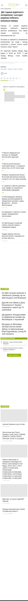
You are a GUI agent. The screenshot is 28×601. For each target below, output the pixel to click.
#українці (10, 69)
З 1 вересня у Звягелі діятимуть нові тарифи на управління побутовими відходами (14, 188)
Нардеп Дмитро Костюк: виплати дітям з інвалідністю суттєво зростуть (13, 236)
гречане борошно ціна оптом (13, 424)
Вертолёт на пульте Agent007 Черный (13, 500)
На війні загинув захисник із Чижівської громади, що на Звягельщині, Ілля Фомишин (14, 295)
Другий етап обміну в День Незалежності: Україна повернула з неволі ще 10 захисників (13, 306)
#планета (15, 69)
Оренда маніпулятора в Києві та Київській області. (13, 510)
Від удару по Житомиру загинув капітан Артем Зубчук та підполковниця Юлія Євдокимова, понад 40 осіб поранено (14, 329)
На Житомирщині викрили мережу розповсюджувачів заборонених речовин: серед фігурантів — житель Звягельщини (13, 201)
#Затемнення (4, 69)
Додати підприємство (14, 355)
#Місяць (21, 69)
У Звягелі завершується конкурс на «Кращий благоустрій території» (11, 155)
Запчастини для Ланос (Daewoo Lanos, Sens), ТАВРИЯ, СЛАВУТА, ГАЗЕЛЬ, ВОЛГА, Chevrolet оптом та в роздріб (13, 435)
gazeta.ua (3, 66)
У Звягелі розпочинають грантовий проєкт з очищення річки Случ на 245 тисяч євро (13, 166)
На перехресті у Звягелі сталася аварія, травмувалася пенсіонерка (14, 214)
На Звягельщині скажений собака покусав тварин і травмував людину (12, 225)
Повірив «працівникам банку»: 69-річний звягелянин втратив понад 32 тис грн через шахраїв (14, 177)
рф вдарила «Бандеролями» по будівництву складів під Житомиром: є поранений (14, 317)
